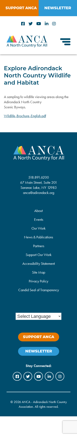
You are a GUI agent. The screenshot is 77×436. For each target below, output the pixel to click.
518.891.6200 (38, 177)
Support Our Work (39, 254)
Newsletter (38, 351)
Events (38, 219)
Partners (38, 245)
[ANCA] (27, 46)
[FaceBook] (23, 23)
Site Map (38, 272)
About (38, 210)
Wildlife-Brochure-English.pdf (25, 115)
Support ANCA (21, 8)
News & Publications (38, 237)
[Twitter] (31, 23)
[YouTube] (38, 23)
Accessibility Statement (38, 263)
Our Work (38, 228)
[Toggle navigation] (65, 42)
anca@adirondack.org (38, 192)
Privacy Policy (38, 281)
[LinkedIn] (46, 23)
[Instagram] (54, 23)
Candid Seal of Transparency (38, 290)
